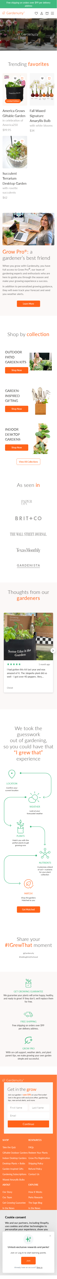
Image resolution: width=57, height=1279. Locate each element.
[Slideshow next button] (53, 650)
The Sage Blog (35, 1202)
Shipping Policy (35, 1163)
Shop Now (17, 370)
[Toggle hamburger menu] (52, 13)
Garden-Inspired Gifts (13, 1168)
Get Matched (28, 909)
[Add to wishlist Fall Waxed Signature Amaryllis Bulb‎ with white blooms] (42, 78)
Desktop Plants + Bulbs (14, 1163)
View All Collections (28, 461)
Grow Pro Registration (39, 1158)
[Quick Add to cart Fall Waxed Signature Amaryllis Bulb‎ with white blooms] (49, 78)
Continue (28, 1124)
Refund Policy (35, 1168)
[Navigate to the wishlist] (36, 13)
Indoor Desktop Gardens (15, 1158)
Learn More (28, 303)
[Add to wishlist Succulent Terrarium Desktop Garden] (15, 141)
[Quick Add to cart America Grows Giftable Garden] (22, 78)
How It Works (35, 1191)
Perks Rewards (35, 1197)
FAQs (31, 1147)
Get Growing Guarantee (14, 1202)
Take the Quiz (9, 1147)
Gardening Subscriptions (14, 1174)
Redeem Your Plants (38, 1152)
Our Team (7, 1197)
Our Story (7, 1191)
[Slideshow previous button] (3, 650)
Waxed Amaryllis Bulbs (14, 1179)
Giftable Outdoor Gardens (15, 1152)
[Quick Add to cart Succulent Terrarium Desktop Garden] (22, 140)
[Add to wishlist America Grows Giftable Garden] (15, 78)
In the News (8, 1208)
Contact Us (33, 1174)
